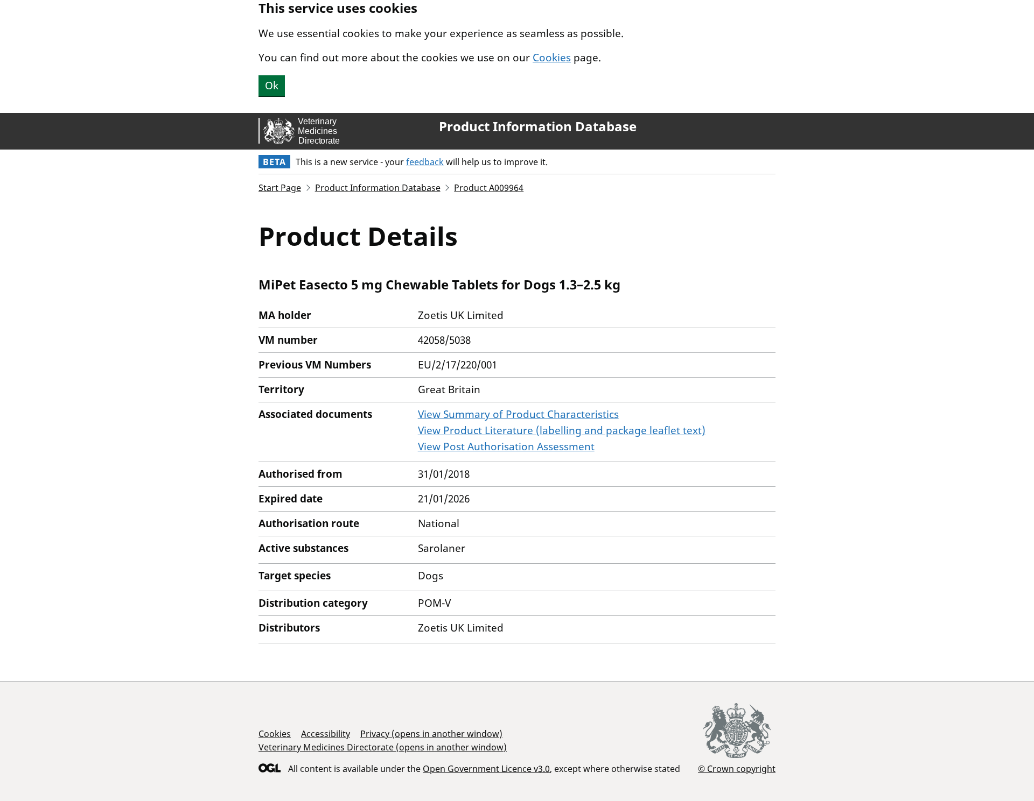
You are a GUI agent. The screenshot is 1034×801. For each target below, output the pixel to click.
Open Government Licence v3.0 (486, 769)
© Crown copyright (737, 768)
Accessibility (325, 734)
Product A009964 (488, 188)
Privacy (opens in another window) (431, 734)
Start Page (279, 188)
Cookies (552, 58)
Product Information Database (538, 126)
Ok (271, 86)
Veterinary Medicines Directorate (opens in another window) (382, 747)
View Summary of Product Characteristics (518, 414)
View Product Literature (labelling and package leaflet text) (561, 430)
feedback (425, 162)
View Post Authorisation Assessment (506, 446)
